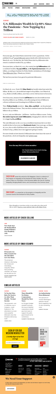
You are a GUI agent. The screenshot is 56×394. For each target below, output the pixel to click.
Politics (10, 8)
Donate (48, 4)
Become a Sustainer (29, 370)
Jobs (44, 368)
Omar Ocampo (19, 37)
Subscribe (41, 4)
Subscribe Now (42, 344)
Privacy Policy (20, 372)
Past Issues (21, 369)
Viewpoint (6, 21)
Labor (3, 8)
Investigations (26, 8)
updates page (33, 136)
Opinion (17, 8)
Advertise (29, 373)
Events (35, 8)
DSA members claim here (28, 158)
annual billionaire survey (20, 58)
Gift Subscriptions (38, 371)
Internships (46, 370)
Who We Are (21, 368)
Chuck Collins (7, 37)
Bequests (29, 372)
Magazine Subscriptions (38, 369)
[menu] (16, 3)
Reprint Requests (45, 372)
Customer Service (37, 374)
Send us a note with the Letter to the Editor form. (32, 207)
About (35, 4)
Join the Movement (10, 388)
